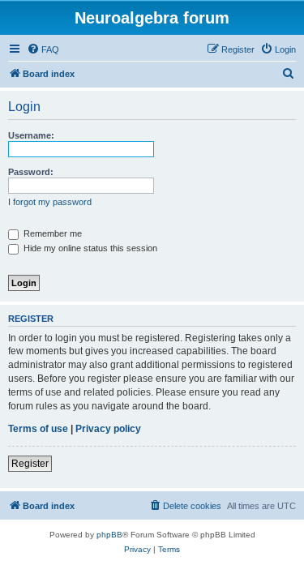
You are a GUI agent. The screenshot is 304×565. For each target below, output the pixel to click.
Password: (31, 172)
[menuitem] (43, 49)
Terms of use (38, 428)
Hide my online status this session (89, 248)
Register (30, 463)
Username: (31, 135)
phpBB (109, 534)
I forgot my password (50, 202)
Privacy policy (108, 428)
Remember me (51, 233)
